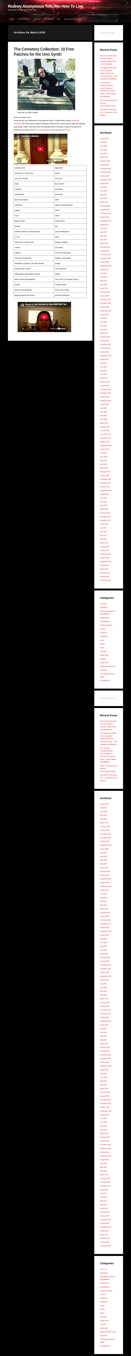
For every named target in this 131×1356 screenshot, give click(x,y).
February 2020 (105, 427)
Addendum (104, 607)
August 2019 (104, 449)
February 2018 (105, 513)
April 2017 (103, 539)
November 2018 (105, 483)
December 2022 (105, 299)
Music (102, 647)
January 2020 (104, 430)
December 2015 (105, 580)
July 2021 (103, 363)
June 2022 (103, 322)
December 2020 (105, 389)
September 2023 (105, 266)
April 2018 (103, 505)
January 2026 (104, 165)
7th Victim (103, 604)
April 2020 (103, 419)
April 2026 (103, 153)
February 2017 (105, 546)
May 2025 (103, 195)
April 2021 (103, 374)
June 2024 (103, 232)
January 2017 (104, 550)
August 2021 (104, 359)
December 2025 (105, 168)
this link (67, 130)
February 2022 (105, 337)
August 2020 (104, 404)
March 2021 (104, 378)
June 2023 (103, 277)
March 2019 (104, 468)
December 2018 (105, 479)
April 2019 (103, 464)
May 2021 (103, 371)
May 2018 (103, 502)
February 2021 (105, 382)
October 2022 (104, 307)
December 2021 (105, 344)
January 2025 (104, 209)
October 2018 (104, 487)
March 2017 (104, 543)
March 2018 (104, 509)
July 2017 (103, 528)
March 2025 (104, 202)
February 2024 (105, 247)
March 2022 (104, 333)
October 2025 (104, 176)
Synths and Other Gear (108, 666)
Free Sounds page (42, 130)
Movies (102, 644)
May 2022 (103, 326)
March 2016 (104, 569)
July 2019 (103, 453)
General (102, 629)
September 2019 (105, 445)
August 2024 (104, 225)
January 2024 (104, 251)
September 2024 (105, 221)
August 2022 (104, 314)
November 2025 (105, 172)
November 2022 (105, 303)
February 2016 (105, 573)
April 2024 (103, 239)
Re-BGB (103, 659)
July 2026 (103, 142)
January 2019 (104, 475)
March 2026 (104, 157)
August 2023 (104, 269)
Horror (102, 640)
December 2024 (105, 213)
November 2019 (105, 438)
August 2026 (104, 138)
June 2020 (103, 412)
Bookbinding (104, 618)
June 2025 (103, 191)
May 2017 (103, 535)
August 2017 (104, 524)
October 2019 (104, 442)
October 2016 (104, 558)
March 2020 (104, 423)
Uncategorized (105, 680)
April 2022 (103, 329)
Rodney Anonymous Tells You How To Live (45, 6)
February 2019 (105, 472)
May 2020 (103, 415)
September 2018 (105, 490)
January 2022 (104, 341)
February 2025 (105, 206)
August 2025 (104, 183)
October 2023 (104, 262)
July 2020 (103, 408)
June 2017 (103, 531)
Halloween (103, 633)
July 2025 (103, 187)
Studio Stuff (104, 662)
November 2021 (105, 348)
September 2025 (105, 180)
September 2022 (105, 311)
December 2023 (105, 254)
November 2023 (105, 258)
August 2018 (104, 494)
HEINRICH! (104, 636)
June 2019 (103, 457)
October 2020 (104, 397)
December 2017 (105, 517)
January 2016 (104, 576)
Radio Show (104, 655)
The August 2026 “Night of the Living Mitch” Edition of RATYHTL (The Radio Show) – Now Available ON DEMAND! (108, 73)
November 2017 (105, 520)
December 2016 (105, 554)
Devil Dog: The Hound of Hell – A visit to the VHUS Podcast (108, 112)
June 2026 (103, 146)
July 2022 (103, 318)
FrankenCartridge (106, 625)
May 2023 (103, 281)
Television (103, 670)
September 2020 (105, 400)
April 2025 (103, 198)
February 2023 (105, 292)
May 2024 (103, 236)
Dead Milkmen (105, 621)
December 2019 (105, 434)
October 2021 (104, 352)
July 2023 (103, 273)
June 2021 (103, 367)
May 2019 (103, 460)
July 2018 (103, 498)
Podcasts (103, 651)
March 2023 (104, 288)
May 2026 (103, 150)
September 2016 (105, 561)
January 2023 (104, 296)
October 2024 (104, 217)
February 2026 (105, 161)
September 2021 (105, 355)
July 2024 (103, 228)
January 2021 (104, 385)
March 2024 (104, 243)
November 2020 (105, 393)
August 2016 (104, 565)
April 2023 (103, 284)
